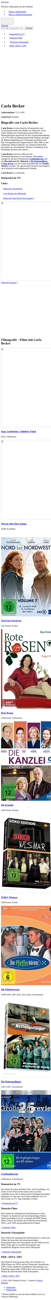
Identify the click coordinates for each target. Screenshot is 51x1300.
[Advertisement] (25, 75)
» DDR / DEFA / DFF (10, 1276)
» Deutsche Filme (8, 1227)
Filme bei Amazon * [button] (9, 282)
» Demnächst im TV (9, 1203)
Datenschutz (11, 1290)
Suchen (29, 28)
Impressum (10, 1287)
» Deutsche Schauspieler (11, 1252)
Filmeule (4, 25)
